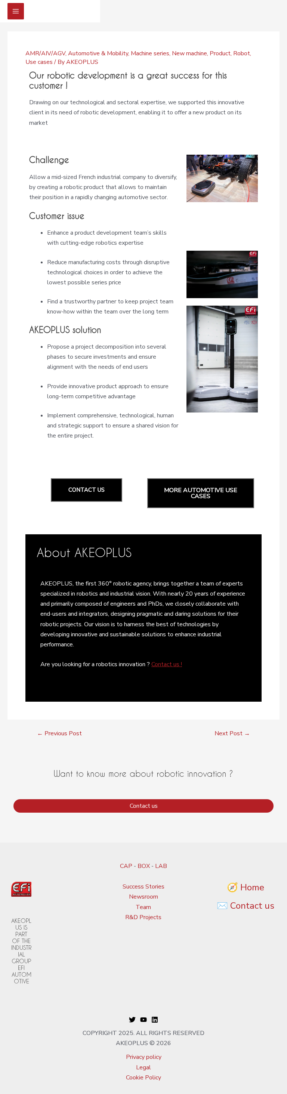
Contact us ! (166, 664)
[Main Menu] (15, 11)
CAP (126, 866)
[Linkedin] (154, 1019)
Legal (143, 1067)
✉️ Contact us (245, 906)
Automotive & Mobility (98, 53)
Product (220, 53)
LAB (161, 866)
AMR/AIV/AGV (45, 53)
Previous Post (59, 733)
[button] (86, 490)
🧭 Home (245, 887)
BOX (144, 866)
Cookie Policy (143, 1077)
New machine (189, 53)
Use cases (39, 62)
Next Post (232, 733)
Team (143, 907)
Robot (241, 53)
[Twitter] (132, 1019)
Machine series (150, 53)
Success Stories (143, 887)
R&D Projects (143, 917)
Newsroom (143, 897)
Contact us (144, 806)
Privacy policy (143, 1057)
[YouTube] (143, 1019)
